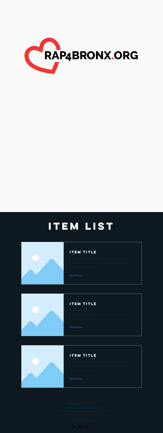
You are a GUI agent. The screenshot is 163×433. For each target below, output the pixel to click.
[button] (78, 275)
